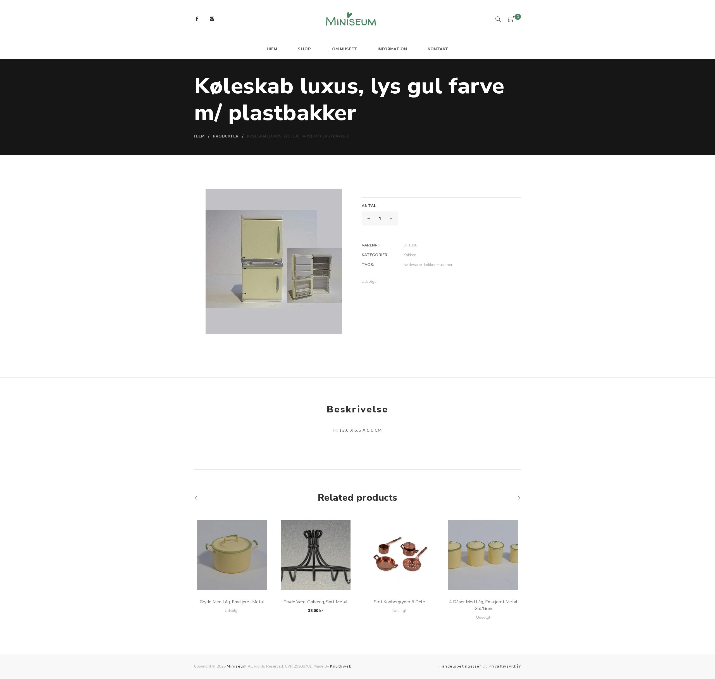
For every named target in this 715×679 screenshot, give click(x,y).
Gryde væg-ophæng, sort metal (315, 602)
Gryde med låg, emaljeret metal (232, 602)
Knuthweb (341, 666)
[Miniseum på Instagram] (212, 20)
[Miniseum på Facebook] (197, 20)
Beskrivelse (357, 409)
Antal (369, 205)
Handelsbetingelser (460, 666)
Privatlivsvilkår (505, 666)
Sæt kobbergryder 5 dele (399, 602)
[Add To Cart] (232, 577)
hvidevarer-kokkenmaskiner (428, 264)
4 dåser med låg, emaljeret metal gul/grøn (483, 605)
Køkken (410, 255)
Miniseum (237, 666)
